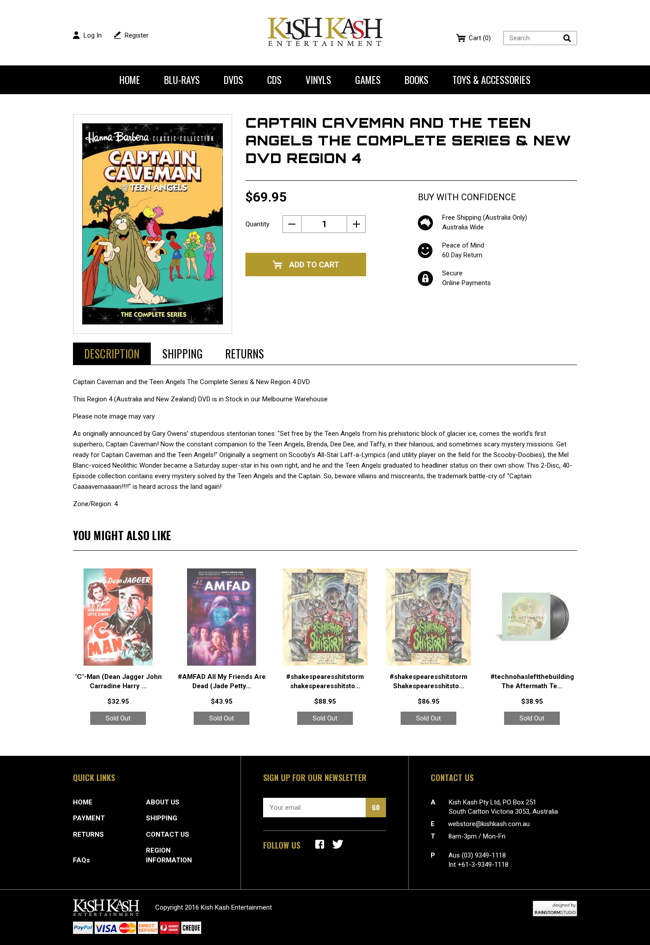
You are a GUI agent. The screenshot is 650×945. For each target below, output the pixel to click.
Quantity (257, 224)
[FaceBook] (319, 844)
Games (368, 79)
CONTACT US (167, 834)
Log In (93, 35)
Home (129, 79)
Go (376, 807)
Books (416, 79)
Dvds (233, 79)
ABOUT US (163, 802)
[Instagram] (338, 844)
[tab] (112, 354)
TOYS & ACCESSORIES (491, 79)
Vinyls (318, 79)
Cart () (480, 38)
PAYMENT (89, 818)
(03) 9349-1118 (484, 855)
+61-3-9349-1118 (483, 865)
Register (137, 35)
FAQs (81, 860)
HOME (82, 802)
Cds (274, 79)
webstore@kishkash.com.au (489, 824)
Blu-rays (182, 79)
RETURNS (88, 834)
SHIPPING (161, 818)
